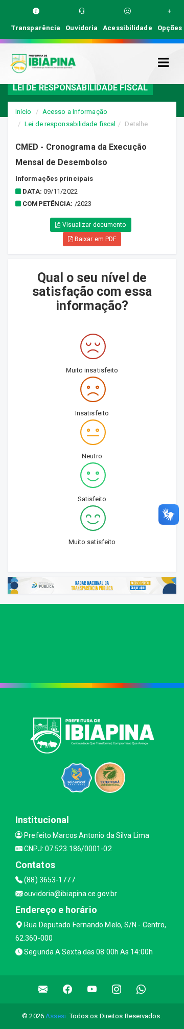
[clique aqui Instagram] (117, 989)
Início (23, 111)
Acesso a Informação (74, 111)
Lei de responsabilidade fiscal (70, 124)
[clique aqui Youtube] (92, 989)
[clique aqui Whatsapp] (141, 989)
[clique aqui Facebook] (68, 989)
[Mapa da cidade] (92, 642)
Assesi (55, 1016)
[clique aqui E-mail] (43, 989)
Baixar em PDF (94, 239)
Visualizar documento (93, 224)
